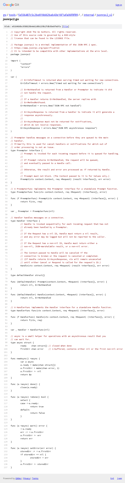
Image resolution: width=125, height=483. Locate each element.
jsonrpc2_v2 (104, 15)
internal (89, 15)
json (119, 478)
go (4, 15)
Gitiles (18, 478)
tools (12, 15)
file (65, 26)
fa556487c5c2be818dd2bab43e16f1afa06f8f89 (48, 15)
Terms (35, 478)
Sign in (119, 4)
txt (112, 478)
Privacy (26, 478)
